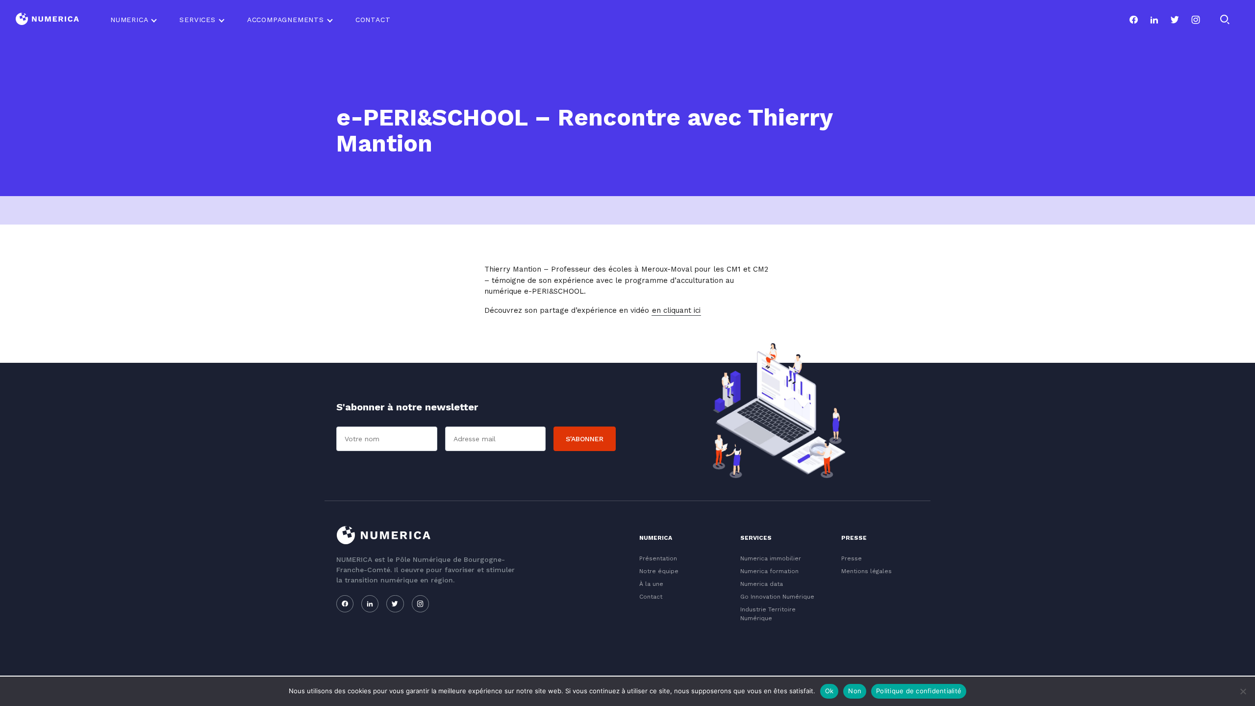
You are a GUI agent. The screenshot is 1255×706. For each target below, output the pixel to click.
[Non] (1243, 691)
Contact (373, 20)
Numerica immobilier (770, 558)
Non (854, 691)
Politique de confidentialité (918, 691)
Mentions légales (866, 571)
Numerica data (761, 583)
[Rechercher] (1224, 19)
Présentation (658, 558)
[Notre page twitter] (1174, 19)
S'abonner (584, 439)
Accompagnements (285, 20)
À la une (651, 583)
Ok (829, 691)
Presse (851, 558)
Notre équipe (658, 571)
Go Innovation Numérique (777, 596)
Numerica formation (769, 571)
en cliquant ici (676, 310)
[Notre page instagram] (1195, 19)
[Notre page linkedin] (1154, 19)
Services (197, 20)
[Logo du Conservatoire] (47, 20)
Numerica (129, 20)
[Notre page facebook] (1133, 19)
